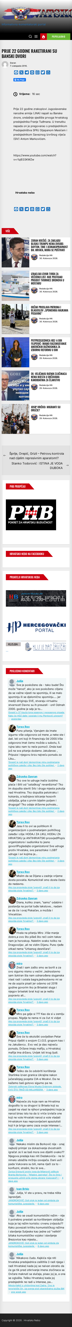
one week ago (18, 1292)
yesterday (16, 719)
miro (19, 963)
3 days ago (42, 890)
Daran (13, 63)
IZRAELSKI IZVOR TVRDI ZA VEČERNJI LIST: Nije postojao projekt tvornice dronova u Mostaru (47, 279)
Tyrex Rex (23, 726)
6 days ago (43, 1203)
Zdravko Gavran (26, 776)
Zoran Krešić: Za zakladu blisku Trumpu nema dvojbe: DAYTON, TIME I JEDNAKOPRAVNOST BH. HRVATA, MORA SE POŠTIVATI (49, 245)
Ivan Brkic (22, 1188)
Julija (19, 681)
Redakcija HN (45, 255)
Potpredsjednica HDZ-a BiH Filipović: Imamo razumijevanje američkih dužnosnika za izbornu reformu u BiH (48, 345)
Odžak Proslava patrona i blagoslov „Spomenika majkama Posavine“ (49, 310)
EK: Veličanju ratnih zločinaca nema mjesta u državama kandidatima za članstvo (49, 377)
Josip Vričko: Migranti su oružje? (45, 408)
